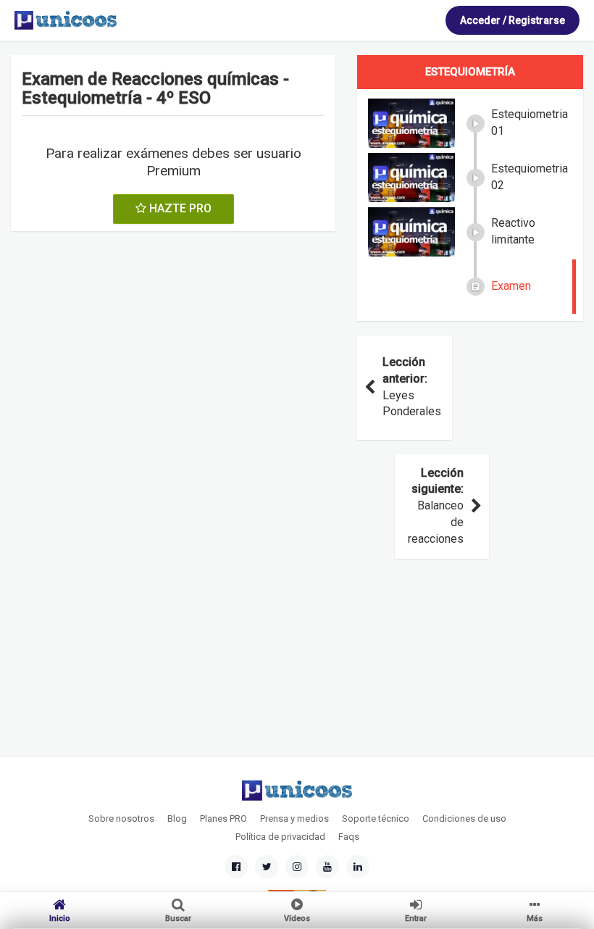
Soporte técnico (375, 818)
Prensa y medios (294, 818)
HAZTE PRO (179, 208)
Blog (177, 818)
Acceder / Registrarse (512, 20)
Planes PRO (223, 818)
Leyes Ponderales (411, 387)
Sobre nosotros (121, 818)
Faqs (348, 836)
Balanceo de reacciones (436, 506)
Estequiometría (470, 71)
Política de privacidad (280, 836)
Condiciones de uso (464, 818)
